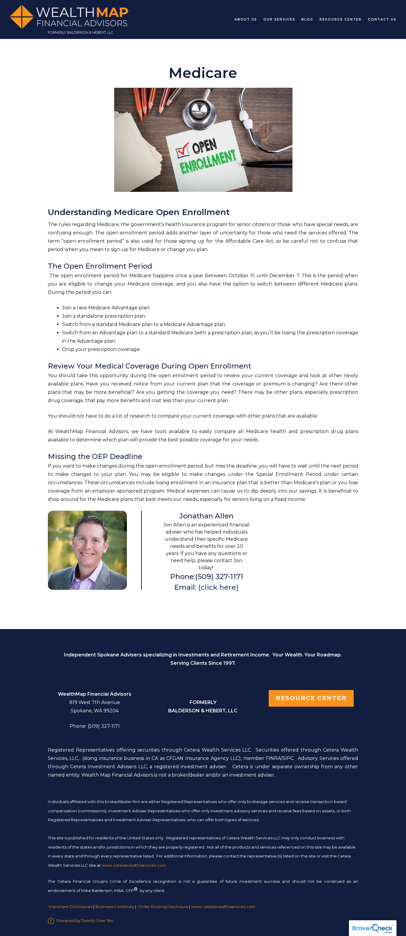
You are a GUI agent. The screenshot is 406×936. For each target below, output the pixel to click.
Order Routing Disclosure (163, 906)
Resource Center (341, 19)
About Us (246, 19)
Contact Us (382, 19)
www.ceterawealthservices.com (223, 906)
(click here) (217, 587)
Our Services (279, 19)
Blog (307, 19)
